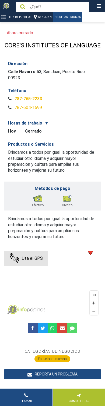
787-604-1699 (27, 107)
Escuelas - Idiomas (67, 17)
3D (94, 294)
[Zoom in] (94, 303)
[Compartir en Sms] (72, 328)
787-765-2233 (27, 98)
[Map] (52, 284)
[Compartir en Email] (62, 328)
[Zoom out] (94, 311)
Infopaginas (12, 309)
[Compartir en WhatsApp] (52, 328)
